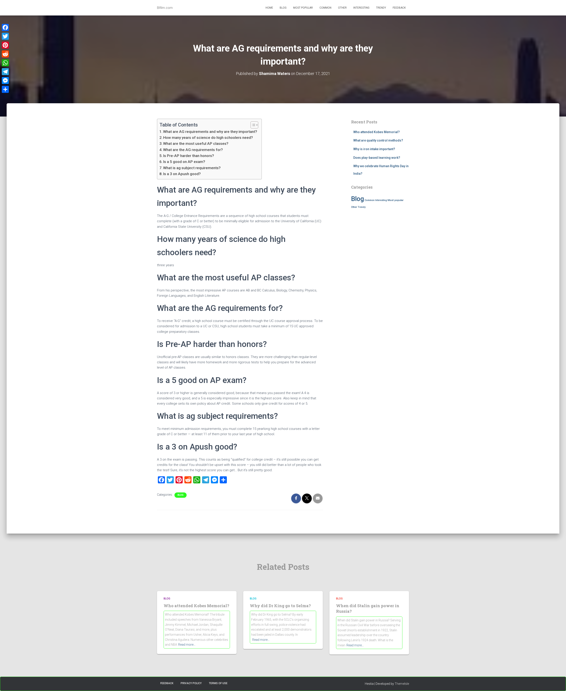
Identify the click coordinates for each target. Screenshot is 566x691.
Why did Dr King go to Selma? (280, 605)
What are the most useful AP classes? (195, 143)
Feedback (399, 7)
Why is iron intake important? (374, 149)
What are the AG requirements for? (193, 149)
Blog (283, 7)
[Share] (5, 89)
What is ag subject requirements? (192, 168)
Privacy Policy (191, 683)
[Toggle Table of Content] (252, 125)
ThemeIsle (402, 683)
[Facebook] (5, 27)
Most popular (303, 7)
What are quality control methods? (378, 140)
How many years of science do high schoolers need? (208, 137)
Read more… (186, 644)
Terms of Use (218, 683)
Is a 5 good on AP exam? (184, 161)
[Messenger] (5, 80)
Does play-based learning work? (376, 157)
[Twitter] (5, 36)
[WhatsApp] (5, 62)
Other (342, 7)
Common (325, 7)
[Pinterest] (5, 45)
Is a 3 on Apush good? (182, 174)
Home (269, 7)
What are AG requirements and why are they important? (210, 131)
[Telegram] (5, 71)
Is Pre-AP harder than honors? (188, 155)
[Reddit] (5, 54)
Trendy (381, 7)
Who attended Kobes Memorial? (376, 132)
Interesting (361, 7)
